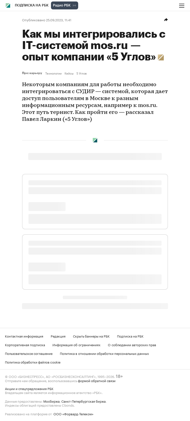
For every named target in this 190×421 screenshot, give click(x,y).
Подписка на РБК (130, 335)
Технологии (53, 73)
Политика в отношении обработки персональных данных (104, 353)
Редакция (58, 335)
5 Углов (81, 73)
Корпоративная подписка (25, 344)
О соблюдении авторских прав (132, 344)
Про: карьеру (32, 73)
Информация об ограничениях (76, 344)
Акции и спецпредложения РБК (29, 388)
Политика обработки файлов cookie (33, 361)
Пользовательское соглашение (28, 353)
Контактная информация (24, 335)
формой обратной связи (97, 380)
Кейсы (69, 73)
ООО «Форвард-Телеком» (73, 413)
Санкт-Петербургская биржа (83, 400)
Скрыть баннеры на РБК (91, 335)
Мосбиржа (51, 400)
